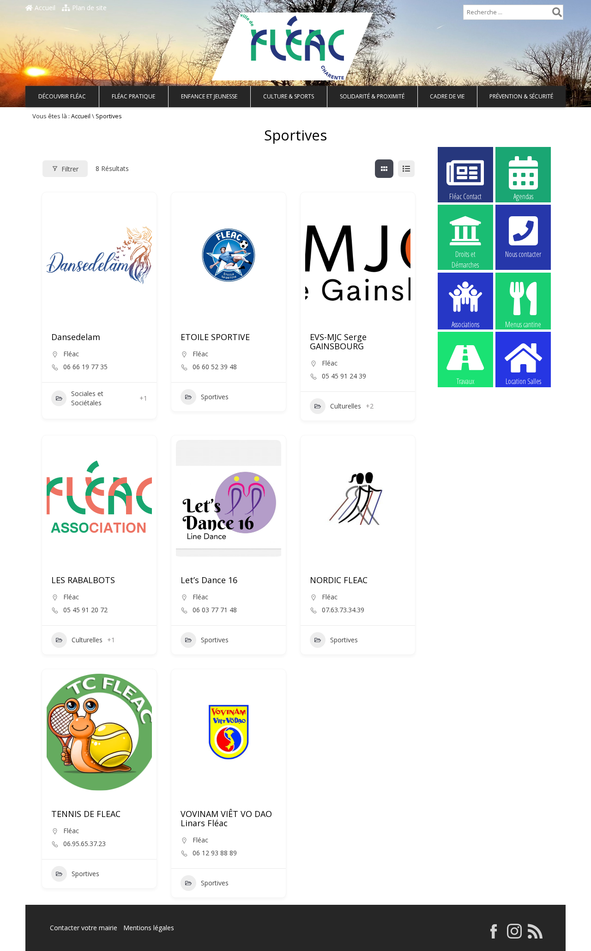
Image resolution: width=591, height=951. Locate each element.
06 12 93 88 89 (215, 853)
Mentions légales (148, 927)
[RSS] (535, 936)
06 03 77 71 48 (215, 610)
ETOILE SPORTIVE (215, 336)
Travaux (465, 381)
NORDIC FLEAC (339, 579)
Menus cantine (523, 323)
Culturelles (345, 406)
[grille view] (384, 168)
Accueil (44, 7)
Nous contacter (523, 254)
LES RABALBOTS (83, 579)
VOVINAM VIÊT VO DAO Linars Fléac (226, 818)
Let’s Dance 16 (209, 579)
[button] (317, 257)
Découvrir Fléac (62, 96)
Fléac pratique (133, 96)
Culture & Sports (288, 96)
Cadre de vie (447, 96)
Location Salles (523, 381)
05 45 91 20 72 (85, 610)
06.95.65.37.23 (84, 844)
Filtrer (69, 169)
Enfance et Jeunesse (209, 96)
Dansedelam (75, 336)
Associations (465, 323)
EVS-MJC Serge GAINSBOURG (338, 341)
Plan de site (88, 7)
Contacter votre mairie (83, 927)
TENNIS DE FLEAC (86, 813)
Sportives (215, 396)
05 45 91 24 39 (344, 376)
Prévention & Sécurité (521, 96)
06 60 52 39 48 (215, 367)
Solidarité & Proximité (372, 96)
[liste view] (406, 168)
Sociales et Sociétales (87, 398)
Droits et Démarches (465, 254)
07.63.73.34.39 (343, 610)
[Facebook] (493, 936)
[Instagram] (514, 936)
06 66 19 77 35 (85, 367)
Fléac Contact (465, 196)
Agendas (523, 196)
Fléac (71, 353)
